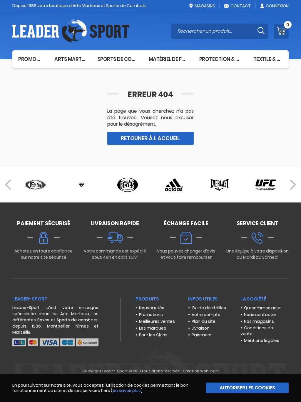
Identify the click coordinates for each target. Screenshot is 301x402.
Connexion (277, 6)
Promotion (30, 59)
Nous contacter (260, 315)
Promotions (151, 315)
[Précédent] (8, 185)
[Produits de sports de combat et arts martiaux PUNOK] (81, 185)
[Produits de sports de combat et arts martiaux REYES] (127, 185)
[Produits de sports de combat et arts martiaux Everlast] (219, 185)
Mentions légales (261, 340)
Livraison (201, 328)
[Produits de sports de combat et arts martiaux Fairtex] (35, 185)
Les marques (152, 328)
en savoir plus (127, 390)
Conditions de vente (256, 331)
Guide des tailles (209, 308)
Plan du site (203, 321)
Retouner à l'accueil (150, 138)
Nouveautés (151, 308)
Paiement (202, 335)
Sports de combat (117, 59)
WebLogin (209, 370)
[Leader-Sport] (70, 31)
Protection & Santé (220, 59)
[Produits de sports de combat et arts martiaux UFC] (265, 185)
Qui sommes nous (263, 308)
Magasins (205, 6)
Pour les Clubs (153, 335)
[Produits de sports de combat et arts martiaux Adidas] (173, 185)
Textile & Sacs (268, 59)
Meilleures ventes (157, 321)
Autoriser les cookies (247, 387)
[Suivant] (293, 185)
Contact (240, 6)
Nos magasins (259, 321)
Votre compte (206, 315)
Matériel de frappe (168, 59)
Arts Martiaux (70, 59)
